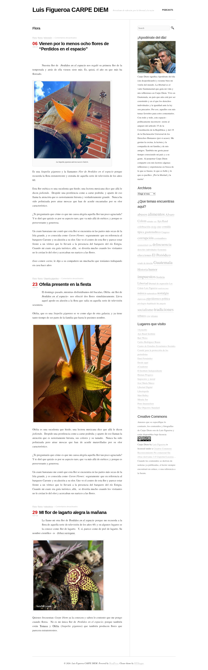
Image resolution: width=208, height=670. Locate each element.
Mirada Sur (142, 399)
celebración (143, 226)
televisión (48, 38)
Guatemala (163, 262)
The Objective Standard (148, 407)
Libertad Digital (144, 387)
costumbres (160, 238)
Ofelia (56, 626)
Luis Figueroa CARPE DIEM (70, 9)
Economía (162, 249)
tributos (141, 316)
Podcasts (167, 10)
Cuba (150, 245)
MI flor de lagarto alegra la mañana (72, 512)
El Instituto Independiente (149, 370)
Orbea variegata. (66, 533)
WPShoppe (139, 663)
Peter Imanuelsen (145, 403)
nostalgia (163, 293)
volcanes (154, 316)
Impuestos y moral (146, 378)
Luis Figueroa (150, 287)
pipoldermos (153, 298)
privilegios (141, 303)
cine (159, 226)
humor (152, 269)
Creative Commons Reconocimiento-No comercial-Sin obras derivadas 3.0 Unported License (155, 452)
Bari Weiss (142, 337)
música (141, 293)
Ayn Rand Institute (146, 333)
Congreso (165, 232)
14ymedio (142, 329)
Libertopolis (143, 391)
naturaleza (48, 507)
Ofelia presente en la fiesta (65, 284)
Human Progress (145, 374)
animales (150, 221)
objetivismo (141, 299)
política (166, 298)
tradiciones (164, 309)
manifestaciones (163, 288)
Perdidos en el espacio (73, 65)
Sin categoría (161, 303)
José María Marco (145, 382)
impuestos (146, 276)
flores (40, 38)
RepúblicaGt (151, 303)
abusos (142, 214)
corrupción (145, 237)
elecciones (144, 255)
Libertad (142, 283)
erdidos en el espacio (82, 520)
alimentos (156, 214)
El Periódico (161, 254)
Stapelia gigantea (51, 278)
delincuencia (162, 244)
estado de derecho (145, 263)
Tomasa (44, 626)
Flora (34, 38)
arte (155, 221)
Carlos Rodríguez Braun (148, 341)
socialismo (145, 309)
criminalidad (142, 245)
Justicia (160, 277)
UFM (148, 316)
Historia (142, 269)
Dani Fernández (145, 358)
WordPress (113, 663)
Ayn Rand (162, 221)
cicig (153, 226)
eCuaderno (142, 366)
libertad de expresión (159, 283)
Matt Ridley (143, 395)
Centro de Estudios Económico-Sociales (156, 346)
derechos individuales (147, 249)
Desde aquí (142, 362)
